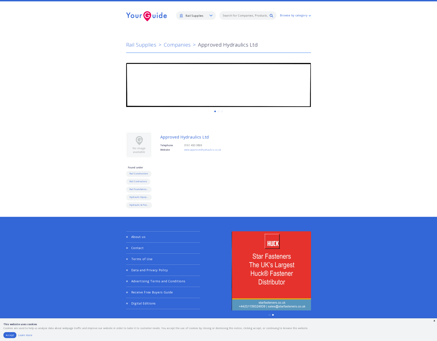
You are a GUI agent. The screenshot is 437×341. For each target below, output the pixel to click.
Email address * (159, 191)
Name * (154, 175)
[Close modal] (284, 149)
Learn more (25, 335)
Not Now (185, 210)
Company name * (232, 175)
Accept (10, 335)
